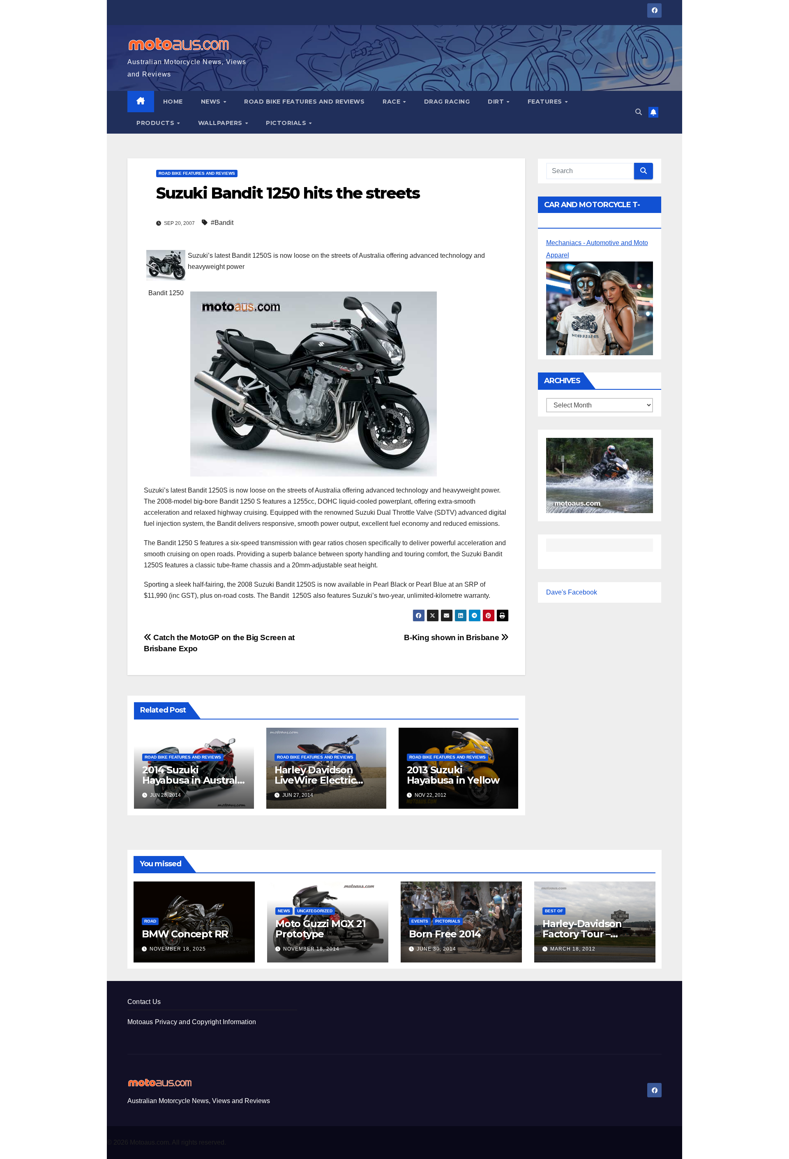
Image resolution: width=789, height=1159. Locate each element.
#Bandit (222, 222)
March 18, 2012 (572, 949)
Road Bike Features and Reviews (304, 101)
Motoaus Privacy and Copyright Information (191, 1021)
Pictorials (287, 123)
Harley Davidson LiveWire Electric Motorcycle (315, 780)
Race (392, 101)
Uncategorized (314, 911)
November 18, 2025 (178, 949)
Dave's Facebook (571, 592)
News (212, 101)
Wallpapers (221, 123)
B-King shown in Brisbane (452, 637)
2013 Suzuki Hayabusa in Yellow (453, 775)
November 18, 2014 (311, 949)
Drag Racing (447, 101)
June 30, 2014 (436, 949)
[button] (638, 112)
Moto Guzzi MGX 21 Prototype (320, 929)
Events (419, 921)
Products (156, 123)
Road (150, 921)
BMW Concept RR (185, 934)
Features (546, 101)
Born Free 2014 (445, 934)
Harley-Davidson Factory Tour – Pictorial (582, 934)
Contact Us (144, 1001)
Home (173, 101)
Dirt (497, 101)
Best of (554, 911)
